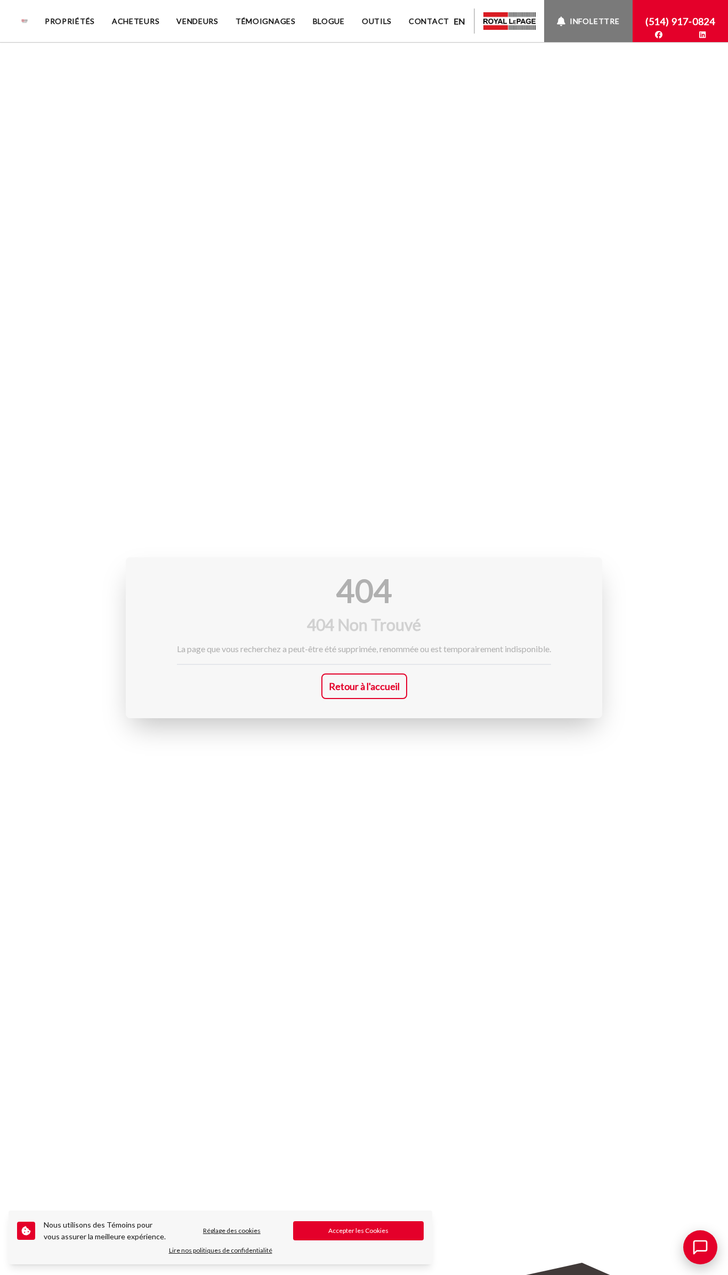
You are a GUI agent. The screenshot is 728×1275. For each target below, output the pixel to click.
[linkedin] (702, 34)
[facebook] (658, 34)
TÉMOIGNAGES (266, 21)
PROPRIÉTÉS (70, 21)
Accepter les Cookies (358, 1231)
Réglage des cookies (232, 1231)
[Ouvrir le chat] (700, 1247)
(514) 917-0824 (680, 21)
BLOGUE (329, 21)
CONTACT (429, 21)
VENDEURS (197, 21)
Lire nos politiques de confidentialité (220, 1250)
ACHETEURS (135, 21)
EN (459, 21)
